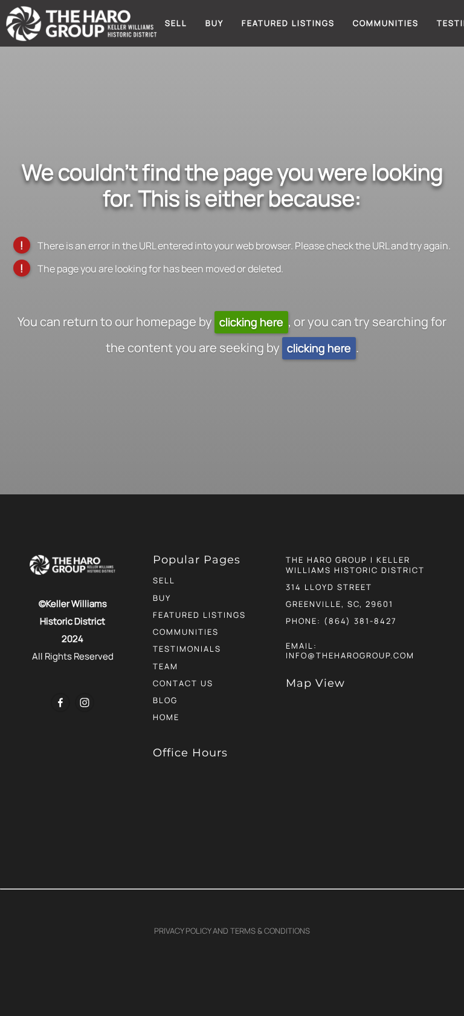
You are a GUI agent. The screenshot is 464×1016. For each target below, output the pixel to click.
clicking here (251, 322)
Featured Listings (288, 23)
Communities (386, 23)
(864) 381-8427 (360, 620)
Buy (214, 23)
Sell (176, 23)
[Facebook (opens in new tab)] (60, 702)
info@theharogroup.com (350, 655)
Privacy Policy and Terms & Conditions (232, 930)
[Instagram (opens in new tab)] (84, 702)
